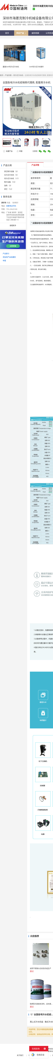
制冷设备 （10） (10, 182)
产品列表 (8, 75)
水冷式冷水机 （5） (11, 175)
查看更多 (13, 225)
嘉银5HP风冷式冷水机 (11, 67)
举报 (20, 151)
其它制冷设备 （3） (11, 171)
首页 (1, 75)
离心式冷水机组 (36, 1021)
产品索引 (6, 253)
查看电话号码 (11, 206)
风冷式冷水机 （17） (12, 178)
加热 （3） (8, 185)
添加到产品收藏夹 (9, 257)
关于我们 (20, 1055)
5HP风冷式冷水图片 (36, 67)
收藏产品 (9, 151)
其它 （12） (8, 189)
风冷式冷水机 (18, 75)
